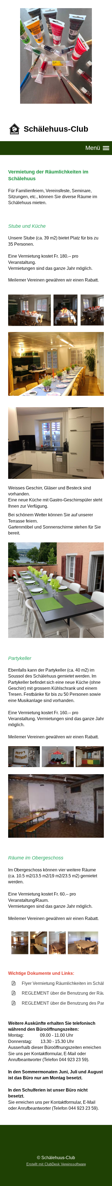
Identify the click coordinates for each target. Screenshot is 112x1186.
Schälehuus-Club (56, 129)
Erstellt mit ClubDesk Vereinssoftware (56, 1164)
